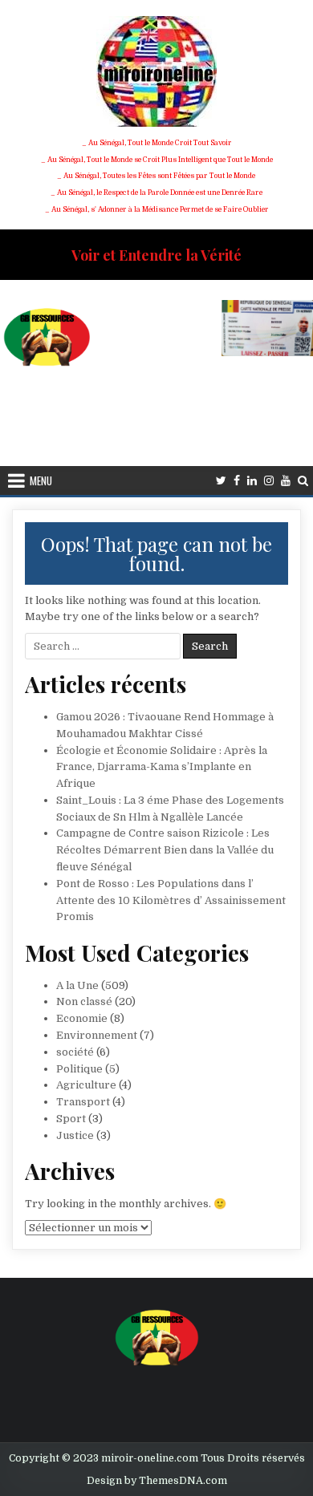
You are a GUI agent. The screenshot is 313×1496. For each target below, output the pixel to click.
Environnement (96, 1035)
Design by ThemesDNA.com (157, 1480)
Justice (75, 1135)
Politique (79, 1069)
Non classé (84, 1001)
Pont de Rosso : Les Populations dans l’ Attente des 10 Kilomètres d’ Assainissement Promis (171, 900)
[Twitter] (221, 481)
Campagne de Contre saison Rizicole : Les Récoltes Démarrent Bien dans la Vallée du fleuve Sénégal (165, 850)
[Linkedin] (252, 481)
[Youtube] (286, 481)
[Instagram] (269, 481)
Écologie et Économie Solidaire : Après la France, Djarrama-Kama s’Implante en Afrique (161, 767)
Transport (83, 1102)
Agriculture (86, 1085)
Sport (71, 1119)
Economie (82, 1018)
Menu (41, 480)
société (75, 1052)
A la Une (77, 985)
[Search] (303, 481)
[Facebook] (237, 481)
